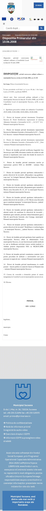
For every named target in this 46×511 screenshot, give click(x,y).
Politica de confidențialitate (19, 423)
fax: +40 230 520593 (31, 413)
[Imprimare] (34, 58)
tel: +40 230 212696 (12, 413)
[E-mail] (40, 59)
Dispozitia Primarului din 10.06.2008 (26, 35)
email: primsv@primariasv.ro (16, 416)
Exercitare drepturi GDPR (18, 434)
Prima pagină (6, 35)
